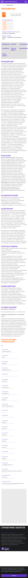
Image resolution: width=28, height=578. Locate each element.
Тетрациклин (10, 21)
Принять (14, 575)
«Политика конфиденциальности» (7, 532)
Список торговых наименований (15, 14)
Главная (3, 5)
